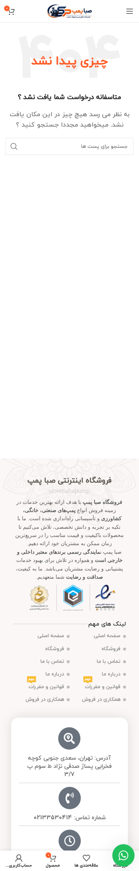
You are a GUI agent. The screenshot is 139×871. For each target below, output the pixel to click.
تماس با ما (108, 661)
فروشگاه (111, 648)
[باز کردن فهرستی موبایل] (129, 11)
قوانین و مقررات (102, 685)
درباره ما (111, 674)
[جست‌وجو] (14, 146)
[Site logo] (69, 11)
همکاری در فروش (101, 699)
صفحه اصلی (107, 635)
